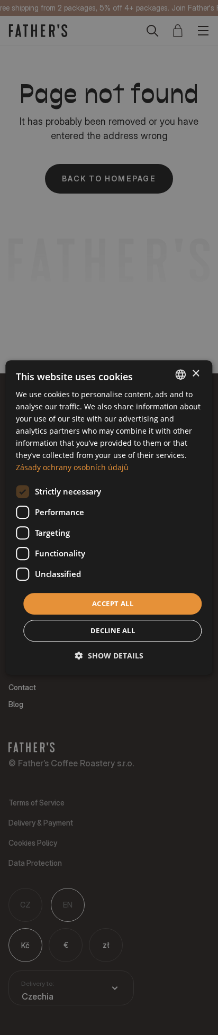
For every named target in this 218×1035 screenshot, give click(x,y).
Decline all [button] (112, 630)
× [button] (195, 374)
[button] (109, 655)
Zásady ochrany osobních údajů (72, 468)
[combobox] (181, 374)
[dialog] (108, 517)
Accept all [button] (112, 603)
